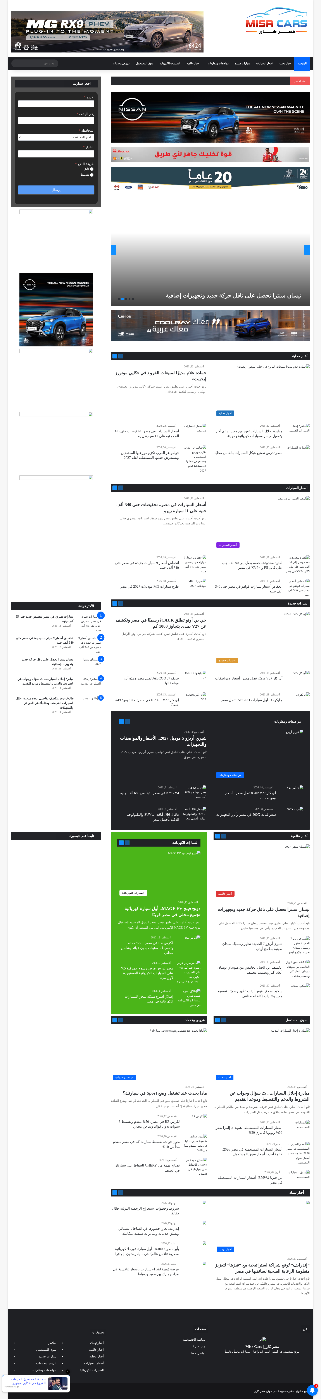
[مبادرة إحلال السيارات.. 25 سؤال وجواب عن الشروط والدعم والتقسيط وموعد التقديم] (89, 685)
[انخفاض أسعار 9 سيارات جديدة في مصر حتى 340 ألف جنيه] (194, 564)
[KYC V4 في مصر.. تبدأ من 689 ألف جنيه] (194, 793)
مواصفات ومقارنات (218, 63)
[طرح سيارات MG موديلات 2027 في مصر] (194, 587)
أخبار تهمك (297, 1192)
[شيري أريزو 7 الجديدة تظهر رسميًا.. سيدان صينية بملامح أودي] (298, 945)
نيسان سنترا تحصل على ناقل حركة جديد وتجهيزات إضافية (233, 295)
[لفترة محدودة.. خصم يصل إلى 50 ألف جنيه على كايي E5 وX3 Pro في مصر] (298, 564)
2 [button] (129, 299)
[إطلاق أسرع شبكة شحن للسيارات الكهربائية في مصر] (188, 998)
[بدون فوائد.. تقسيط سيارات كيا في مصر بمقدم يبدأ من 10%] (195, 1143)
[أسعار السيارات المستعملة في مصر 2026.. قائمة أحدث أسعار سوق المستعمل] (298, 1153)
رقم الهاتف (85, 114)
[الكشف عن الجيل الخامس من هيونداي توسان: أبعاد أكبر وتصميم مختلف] (298, 969)
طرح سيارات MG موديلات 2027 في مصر (149, 586)
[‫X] (267, 1359)
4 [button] (122, 299)
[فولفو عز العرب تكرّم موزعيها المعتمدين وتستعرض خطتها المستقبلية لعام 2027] (194, 459)
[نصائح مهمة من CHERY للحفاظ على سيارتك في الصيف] (195, 1167)
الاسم (89, 97)
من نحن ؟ (199, 1346)
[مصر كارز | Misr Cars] (277, 21)
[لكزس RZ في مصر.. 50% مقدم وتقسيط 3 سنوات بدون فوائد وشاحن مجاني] (192, 940)
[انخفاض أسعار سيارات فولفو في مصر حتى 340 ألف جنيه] (298, 588)
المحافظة (86, 130)
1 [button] (133, 299)
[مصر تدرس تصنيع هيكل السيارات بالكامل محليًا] (298, 453)
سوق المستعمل (144, 63)
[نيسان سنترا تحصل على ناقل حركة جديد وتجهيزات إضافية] (209, 250)
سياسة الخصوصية (194, 1339)
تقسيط (85, 174)
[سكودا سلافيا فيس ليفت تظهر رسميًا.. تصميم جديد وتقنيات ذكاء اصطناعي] (300, 989)
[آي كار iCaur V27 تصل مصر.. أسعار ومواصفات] (301, 676)
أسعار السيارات (264, 63)
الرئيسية (302, 63)
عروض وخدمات (121, 63)
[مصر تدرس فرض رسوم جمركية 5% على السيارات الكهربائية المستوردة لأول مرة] (188, 972)
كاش (87, 168)
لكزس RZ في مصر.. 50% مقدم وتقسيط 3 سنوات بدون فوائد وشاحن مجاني (147, 948)
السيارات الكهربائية (169, 63)
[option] (210, 250)
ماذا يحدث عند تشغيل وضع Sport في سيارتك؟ (165, 1093)
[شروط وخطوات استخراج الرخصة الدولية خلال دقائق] (204, 1203)
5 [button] (119, 299)
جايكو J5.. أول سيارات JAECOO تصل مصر (251, 700)
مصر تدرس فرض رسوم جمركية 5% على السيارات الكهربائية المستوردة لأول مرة (147, 973)
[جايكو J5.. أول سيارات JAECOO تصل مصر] (303, 697)
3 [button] (126, 299)
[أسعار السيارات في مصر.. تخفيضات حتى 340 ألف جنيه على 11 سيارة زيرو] (194, 432)
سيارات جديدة (242, 63)
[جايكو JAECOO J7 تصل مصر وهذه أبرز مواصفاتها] (194, 679)
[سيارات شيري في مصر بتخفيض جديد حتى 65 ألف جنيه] (89, 623)
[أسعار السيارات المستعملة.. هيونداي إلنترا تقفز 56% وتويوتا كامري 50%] (298, 1128)
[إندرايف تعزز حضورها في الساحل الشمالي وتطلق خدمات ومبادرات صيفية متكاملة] (204, 1223)
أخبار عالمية (192, 63)
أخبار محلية (285, 63)
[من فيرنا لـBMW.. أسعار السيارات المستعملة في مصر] (298, 1178)
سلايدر (52, 1343)
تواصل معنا (198, 1353)
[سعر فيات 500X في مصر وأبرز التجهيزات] (295, 812)
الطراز (88, 147)
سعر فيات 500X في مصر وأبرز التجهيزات (246, 814)
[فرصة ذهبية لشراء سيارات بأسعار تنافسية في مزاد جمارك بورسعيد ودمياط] (204, 1264)
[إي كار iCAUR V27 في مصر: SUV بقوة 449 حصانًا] (194, 700)
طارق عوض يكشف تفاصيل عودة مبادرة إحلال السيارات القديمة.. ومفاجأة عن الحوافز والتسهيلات (45, 703)
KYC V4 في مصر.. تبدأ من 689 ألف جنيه (149, 793)
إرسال (56, 190)
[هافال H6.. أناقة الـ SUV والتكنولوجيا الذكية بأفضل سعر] (194, 815)
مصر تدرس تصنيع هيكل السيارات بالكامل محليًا (248, 453)
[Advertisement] (56, 569)
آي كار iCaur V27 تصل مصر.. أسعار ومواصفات (248, 678)
